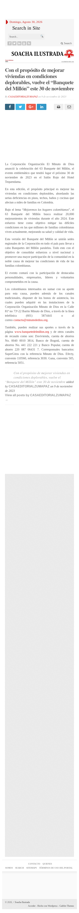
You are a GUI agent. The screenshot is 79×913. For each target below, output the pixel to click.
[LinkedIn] (19, 43)
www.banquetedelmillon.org (32, 331)
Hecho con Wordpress (47, 906)
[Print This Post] (58, 107)
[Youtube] (24, 43)
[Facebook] (9, 43)
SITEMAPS (31, 868)
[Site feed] (29, 43)
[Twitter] (14, 43)
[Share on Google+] (31, 107)
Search (67, 43)
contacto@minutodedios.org (30, 320)
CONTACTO (34, 864)
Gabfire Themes (66, 906)
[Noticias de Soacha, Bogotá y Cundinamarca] (39, 54)
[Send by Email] (68, 107)
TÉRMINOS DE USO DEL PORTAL (56, 868)
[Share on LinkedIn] (42, 107)
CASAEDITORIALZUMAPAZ (23, 96)
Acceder (31, 906)
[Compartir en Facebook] (10, 107)
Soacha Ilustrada (21, 902)
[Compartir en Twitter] (21, 107)
